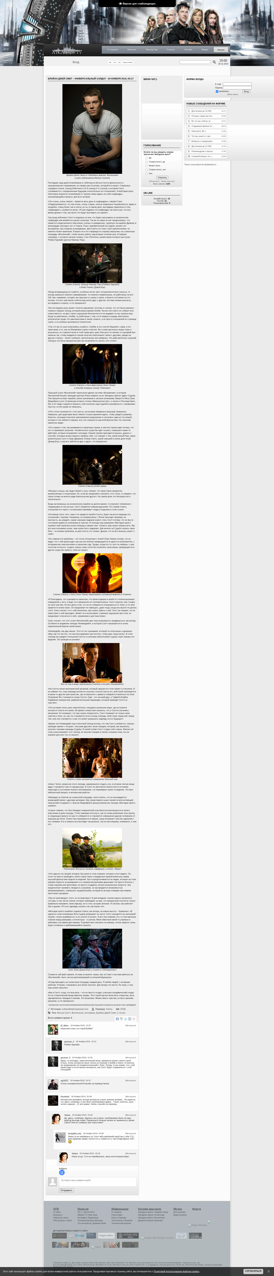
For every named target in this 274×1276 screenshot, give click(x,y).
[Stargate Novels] (127, 1238)
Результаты (154, 181)
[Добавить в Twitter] (125, 1018)
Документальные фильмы (150, 1220)
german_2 (69, 1041)
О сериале (113, 49)
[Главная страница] (67, 50)
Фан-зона (92, 1215)
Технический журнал (121, 1223)
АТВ (56, 1208)
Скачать (171, 49)
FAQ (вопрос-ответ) (62, 1220)
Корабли (128, 1220)
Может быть (154, 165)
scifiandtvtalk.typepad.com (75, 1009)
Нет (150, 173)
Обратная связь (60, 1218)
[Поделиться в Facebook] (117, 1018)
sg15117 (64, 1080)
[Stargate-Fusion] (194, 1238)
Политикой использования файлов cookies (176, 1271)
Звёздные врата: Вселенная (151, 1218)
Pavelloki (65, 1096)
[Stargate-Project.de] (180, 1238)
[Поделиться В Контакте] (129, 1018)
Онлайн (188, 49)
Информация (119, 1208)
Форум (221, 50)
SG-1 (80, 1212)
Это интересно (85, 1223)
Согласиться (253, 1271)
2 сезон (121, 1013)
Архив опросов (167, 181)
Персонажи (116, 1215)
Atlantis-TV (82, 1215)
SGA (86, 1212)
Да (150, 158)
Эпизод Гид (152, 49)
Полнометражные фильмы (90, 1220)
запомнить (224, 91)
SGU (92, 1212)
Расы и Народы (118, 1218)
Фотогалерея (179, 1212)
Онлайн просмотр (149, 1208)
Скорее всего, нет (157, 169)
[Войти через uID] (62, 1172)
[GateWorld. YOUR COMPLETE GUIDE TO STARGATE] (75, 1238)
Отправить (67, 1190)
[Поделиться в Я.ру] (133, 1018)
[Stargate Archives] (105, 1238)
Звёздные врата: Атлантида (151, 1215)
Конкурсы (57, 1215)
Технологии (116, 1220)
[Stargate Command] (58, 1238)
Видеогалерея (180, 1215)
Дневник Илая (99, 1223)
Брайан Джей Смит (106, 1013)
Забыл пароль (232, 94)
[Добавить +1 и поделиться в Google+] (121, 1018)
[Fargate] (110, 1247)
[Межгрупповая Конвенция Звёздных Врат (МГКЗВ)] (59, 1247)
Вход (76, 62)
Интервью (82, 1218)
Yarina (109, 1009)
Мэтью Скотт (64, 1013)
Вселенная (78, 1013)
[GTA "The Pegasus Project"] (129, 1247)
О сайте (57, 1212)
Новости (131, 49)
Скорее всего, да (157, 162)
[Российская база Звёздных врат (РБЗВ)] (79, 1247)
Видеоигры (93, 1218)
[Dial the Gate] (90, 1238)
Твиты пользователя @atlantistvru (200, 164)
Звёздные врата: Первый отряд (153, 1212)
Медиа (205, 49)
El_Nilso (65, 1025)
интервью (90, 1013)
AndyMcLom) (74, 1133)
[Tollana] (95, 1247)
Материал (130, 1025)
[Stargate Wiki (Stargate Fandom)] (156, 1238)
